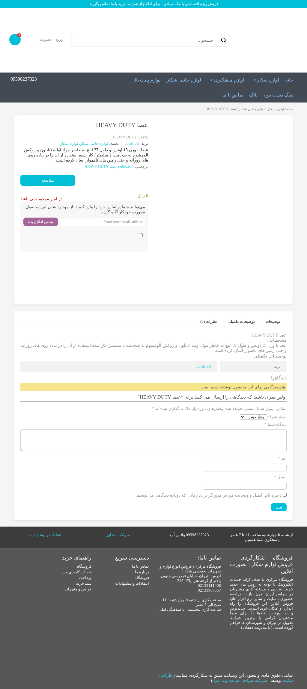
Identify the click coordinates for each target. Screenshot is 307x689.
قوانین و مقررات (77, 589)
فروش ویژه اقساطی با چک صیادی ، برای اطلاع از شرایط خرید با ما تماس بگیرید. (153, 3)
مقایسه (48, 180)
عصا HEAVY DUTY (100, 166)
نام (282, 458)
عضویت (45, 39)
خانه (289, 79)
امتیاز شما (277, 417)
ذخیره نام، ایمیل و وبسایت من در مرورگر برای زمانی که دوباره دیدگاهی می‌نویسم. (209, 495)
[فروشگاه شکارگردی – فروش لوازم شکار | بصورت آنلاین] (266, 40)
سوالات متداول (118, 535)
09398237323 (23, 79)
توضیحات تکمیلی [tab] (241, 321)
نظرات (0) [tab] (208, 321)
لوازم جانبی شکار (184, 79)
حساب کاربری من (77, 572)
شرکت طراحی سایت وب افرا (240, 680)
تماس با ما (232, 94)
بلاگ (253, 94)
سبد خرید (83, 583)
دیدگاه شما (275, 424)
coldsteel (132, 143)
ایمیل (280, 477)
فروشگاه (142, 577)
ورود (59, 39)
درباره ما (142, 572)
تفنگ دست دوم (279, 94)
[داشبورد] (33, 39)
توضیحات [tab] (272, 321)
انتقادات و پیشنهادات (46, 535)
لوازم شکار (268, 79)
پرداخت (85, 577)
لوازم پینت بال (147, 79)
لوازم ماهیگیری (229, 79)
